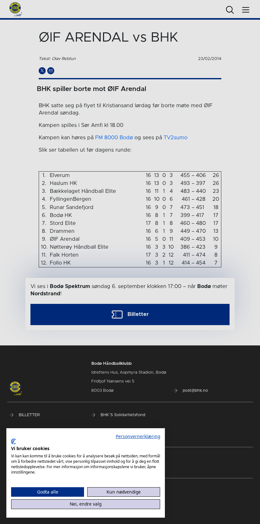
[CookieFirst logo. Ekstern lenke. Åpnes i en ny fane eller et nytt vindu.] (13, 441)
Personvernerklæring (138, 436)
